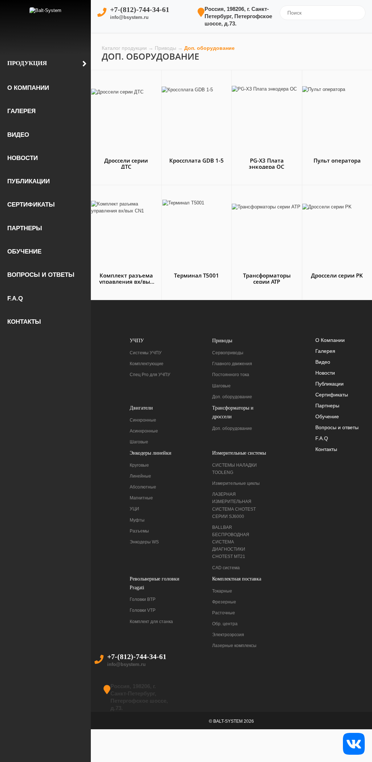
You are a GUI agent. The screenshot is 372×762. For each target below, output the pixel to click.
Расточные (223, 612)
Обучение (24, 251)
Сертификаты (31, 204)
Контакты (24, 321)
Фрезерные (224, 602)
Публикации (28, 181)
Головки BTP (142, 599)
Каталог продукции (125, 48)
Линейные (140, 476)
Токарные (222, 591)
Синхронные (143, 420)
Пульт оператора (337, 160)
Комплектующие (146, 363)
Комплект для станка (151, 621)
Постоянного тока (230, 374)
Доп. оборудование (232, 396)
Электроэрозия (228, 634)
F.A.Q (15, 298)
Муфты (137, 520)
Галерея (21, 111)
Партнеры (24, 228)
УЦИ (134, 508)
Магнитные (141, 497)
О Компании (28, 87)
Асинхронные (144, 431)
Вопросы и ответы (40, 274)
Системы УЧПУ (146, 352)
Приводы (166, 48)
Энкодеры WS (144, 541)
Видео (18, 134)
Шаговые (221, 385)
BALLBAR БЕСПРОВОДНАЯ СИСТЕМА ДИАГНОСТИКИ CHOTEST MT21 (230, 542)
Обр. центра (225, 623)
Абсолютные (143, 487)
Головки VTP (142, 610)
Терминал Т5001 (196, 275)
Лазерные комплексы (234, 645)
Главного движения (232, 363)
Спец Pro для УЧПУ (150, 374)
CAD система (226, 567)
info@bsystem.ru (129, 17)
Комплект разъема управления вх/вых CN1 (126, 281)
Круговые (139, 465)
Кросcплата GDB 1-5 (196, 160)
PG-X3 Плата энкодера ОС (266, 163)
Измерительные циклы (236, 483)
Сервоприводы (227, 352)
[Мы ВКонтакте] (354, 743)
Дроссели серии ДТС (126, 163)
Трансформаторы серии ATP (267, 278)
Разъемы (139, 531)
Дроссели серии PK (337, 275)
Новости (22, 158)
